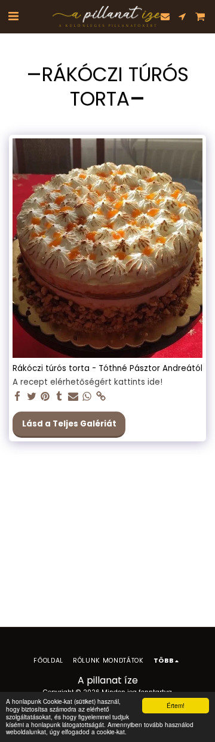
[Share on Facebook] (18, 397)
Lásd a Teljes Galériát (69, 423)
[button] (13, 16)
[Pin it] (46, 397)
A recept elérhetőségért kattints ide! (87, 383)
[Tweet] (31, 397)
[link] (101, 397)
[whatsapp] (87, 397)
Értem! (176, 705)
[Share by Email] (73, 397)
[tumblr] (59, 397)
